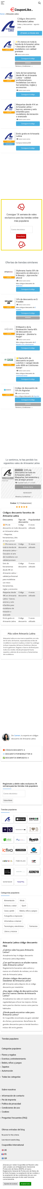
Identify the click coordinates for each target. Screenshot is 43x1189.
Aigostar (36, 396)
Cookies (5, 1112)
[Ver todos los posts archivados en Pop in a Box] (20, 819)
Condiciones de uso (11, 1108)
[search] (39, 3)
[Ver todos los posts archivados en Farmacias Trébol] (7, 839)
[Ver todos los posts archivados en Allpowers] (34, 861)
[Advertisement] (21, 175)
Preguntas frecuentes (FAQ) (14, 1118)
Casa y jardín (9, 911)
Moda (22, 900)
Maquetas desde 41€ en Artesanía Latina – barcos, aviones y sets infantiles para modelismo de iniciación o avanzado (27, 110)
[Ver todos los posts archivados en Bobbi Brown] (7, 872)
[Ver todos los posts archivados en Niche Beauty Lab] (20, 829)
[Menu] (3, 3)
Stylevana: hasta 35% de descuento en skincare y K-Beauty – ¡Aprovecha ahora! (27, 274)
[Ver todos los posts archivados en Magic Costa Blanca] (20, 839)
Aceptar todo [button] (25, 1184)
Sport (24, 906)
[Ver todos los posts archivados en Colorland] (7, 861)
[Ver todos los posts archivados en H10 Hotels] (7, 829)
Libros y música (10, 931)
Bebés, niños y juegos (28, 911)
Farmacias (33, 926)
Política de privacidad (11, 1104)
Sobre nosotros (9, 1089)
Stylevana (19, 286)
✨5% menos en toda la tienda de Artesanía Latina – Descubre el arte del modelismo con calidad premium (27, 47)
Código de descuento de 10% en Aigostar (26, 389)
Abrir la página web (30, 33)
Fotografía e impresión (13, 916)
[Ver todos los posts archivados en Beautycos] (34, 829)
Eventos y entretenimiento (14, 1059)
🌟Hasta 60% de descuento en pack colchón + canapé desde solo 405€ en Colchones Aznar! (27, 363)
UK (5, 1150)
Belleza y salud (10, 906)
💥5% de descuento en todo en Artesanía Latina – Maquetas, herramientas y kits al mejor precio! (27, 475)
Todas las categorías (11, 1077)
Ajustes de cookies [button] (10, 1184)
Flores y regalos (9, 1055)
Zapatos (5, 1067)
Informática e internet (12, 921)
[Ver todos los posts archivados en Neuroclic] (20, 872)
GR (5, 1158)
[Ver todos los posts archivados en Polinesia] (34, 839)
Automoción (7, 1071)
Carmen (17, 735)
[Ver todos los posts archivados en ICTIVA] (7, 850)
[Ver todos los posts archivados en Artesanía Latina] (7, 819)
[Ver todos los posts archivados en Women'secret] (7, 882)
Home (2, 14)
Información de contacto (13, 1096)
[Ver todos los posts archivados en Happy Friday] (20, 882)
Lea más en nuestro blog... (11, 1140)
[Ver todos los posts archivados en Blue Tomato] (34, 850)
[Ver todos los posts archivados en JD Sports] (20, 850)
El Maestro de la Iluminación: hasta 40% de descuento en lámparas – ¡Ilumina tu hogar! (26, 332)
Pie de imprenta (9, 1100)
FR (5, 1154)
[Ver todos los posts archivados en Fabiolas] (20, 861)
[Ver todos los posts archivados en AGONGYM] (34, 872)
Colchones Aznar (21, 375)
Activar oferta (28, 487)
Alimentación (9, 900)
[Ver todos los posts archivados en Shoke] (34, 819)
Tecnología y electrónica (14, 926)
